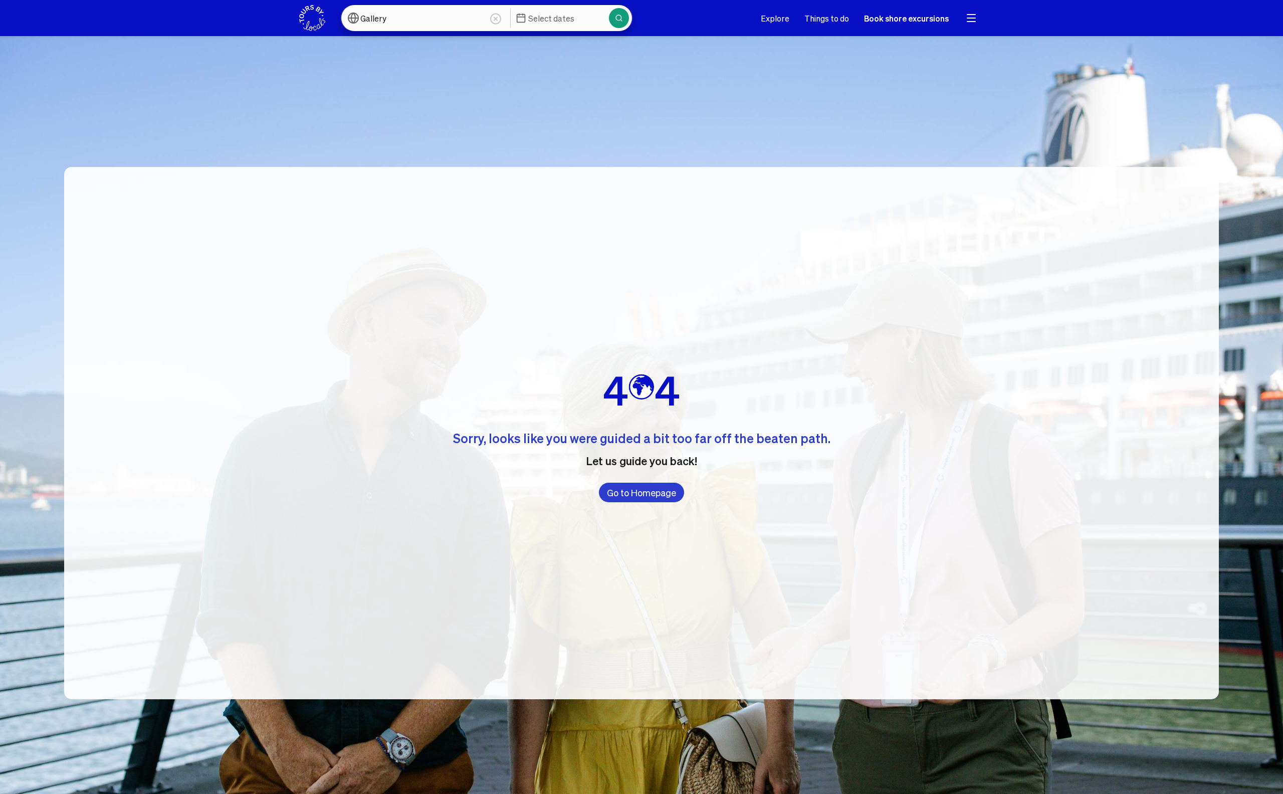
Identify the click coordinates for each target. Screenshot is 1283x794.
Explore (775, 18)
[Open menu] (971, 18)
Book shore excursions (906, 18)
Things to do (826, 18)
